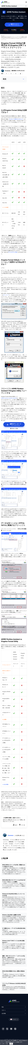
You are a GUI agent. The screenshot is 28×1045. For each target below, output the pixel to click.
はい (16, 825)
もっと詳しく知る (4, 1043)
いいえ (23, 825)
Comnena (8, 70)
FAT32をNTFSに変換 (12, 252)
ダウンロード (6, 295)
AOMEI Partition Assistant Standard (9, 398)
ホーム (2, 35)
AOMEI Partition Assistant (9, 6)
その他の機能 (5, 784)
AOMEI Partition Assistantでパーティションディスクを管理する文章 (14, 37)
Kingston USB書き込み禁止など (16, 119)
